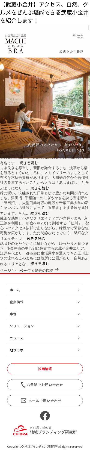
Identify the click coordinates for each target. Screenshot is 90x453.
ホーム (15, 289)
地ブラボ (17, 350)
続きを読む (28, 162)
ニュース (16, 337)
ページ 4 (27, 270)
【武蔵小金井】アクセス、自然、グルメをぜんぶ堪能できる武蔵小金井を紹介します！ (44, 12)
